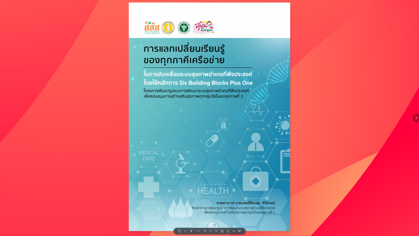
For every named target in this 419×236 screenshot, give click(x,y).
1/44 (198, 231)
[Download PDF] (228, 231)
